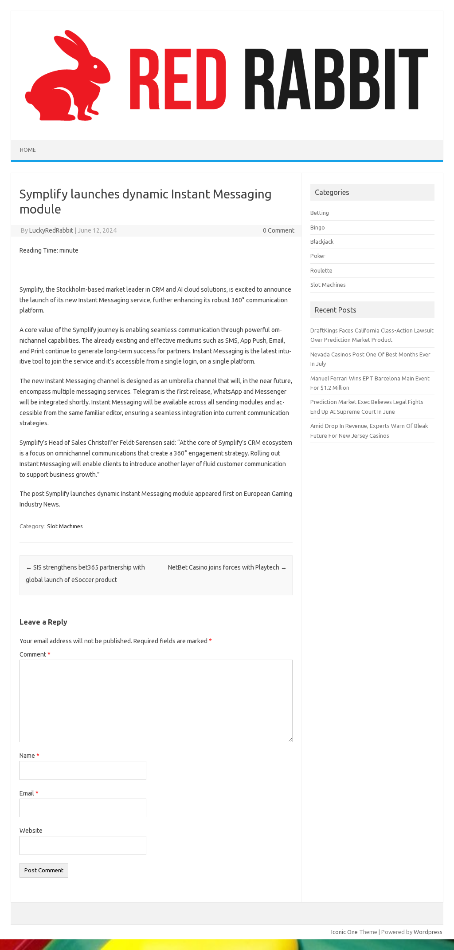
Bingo (317, 227)
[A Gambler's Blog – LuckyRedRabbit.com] (227, 124)
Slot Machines (65, 526)
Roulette (321, 270)
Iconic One (344, 932)
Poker (317, 256)
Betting (319, 213)
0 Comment (278, 230)
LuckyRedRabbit (51, 230)
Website (31, 830)
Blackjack (321, 241)
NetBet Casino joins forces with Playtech (227, 567)
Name (29, 755)
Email (29, 793)
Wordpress (428, 932)
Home (28, 150)
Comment (35, 654)
